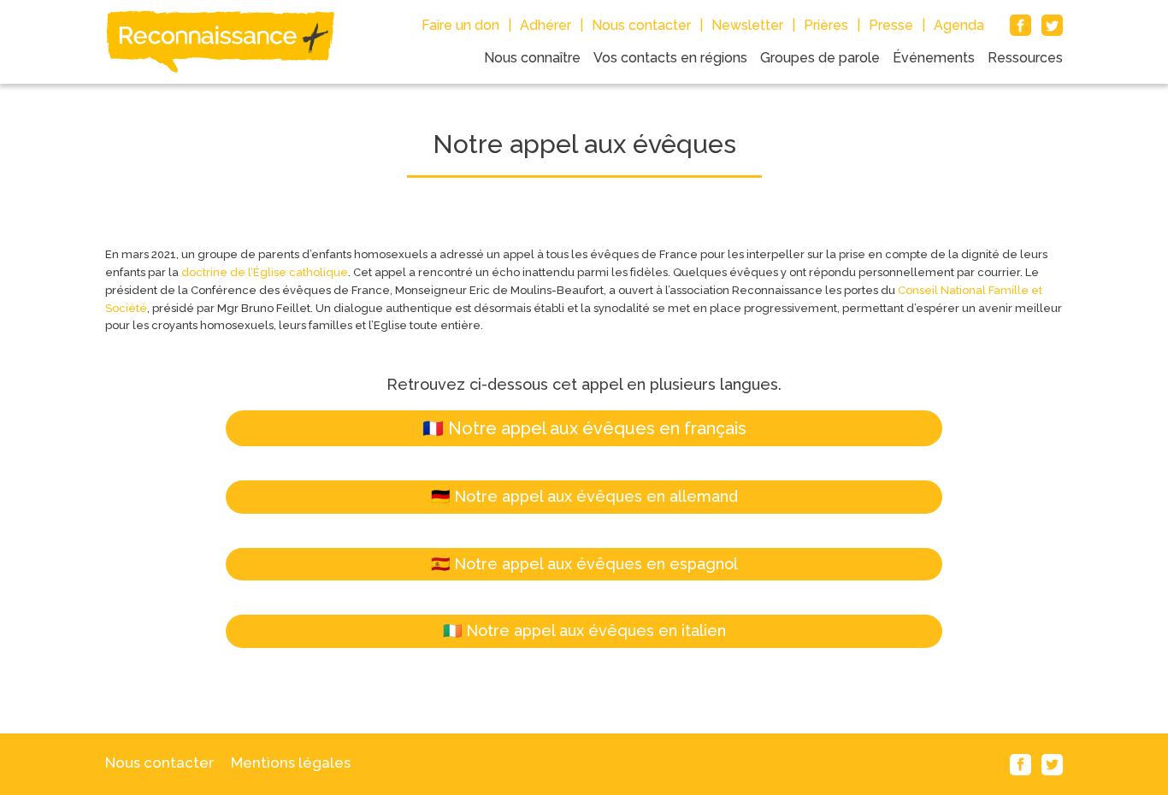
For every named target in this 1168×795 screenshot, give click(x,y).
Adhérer (545, 25)
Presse (891, 25)
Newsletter (747, 25)
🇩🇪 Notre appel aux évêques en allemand (584, 496)
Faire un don (460, 25)
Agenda (959, 25)
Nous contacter (641, 25)
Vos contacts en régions (670, 58)
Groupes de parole (820, 58)
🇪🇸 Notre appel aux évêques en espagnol (584, 564)
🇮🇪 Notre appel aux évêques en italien (584, 630)
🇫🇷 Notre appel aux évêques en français (584, 428)
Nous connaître (532, 58)
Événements (934, 58)
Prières (826, 25)
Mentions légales (291, 762)
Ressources (1025, 58)
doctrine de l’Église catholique (264, 272)
